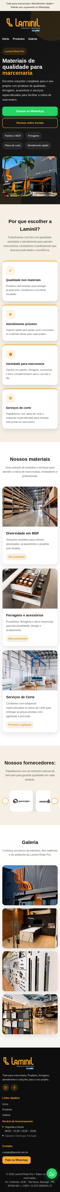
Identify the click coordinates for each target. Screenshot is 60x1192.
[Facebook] (14, 1087)
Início (5, 38)
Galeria (32, 38)
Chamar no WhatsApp (30, 111)
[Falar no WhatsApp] (52, 1173)
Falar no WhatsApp (16, 1160)
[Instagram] (5, 1087)
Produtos (19, 38)
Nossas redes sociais (30, 122)
